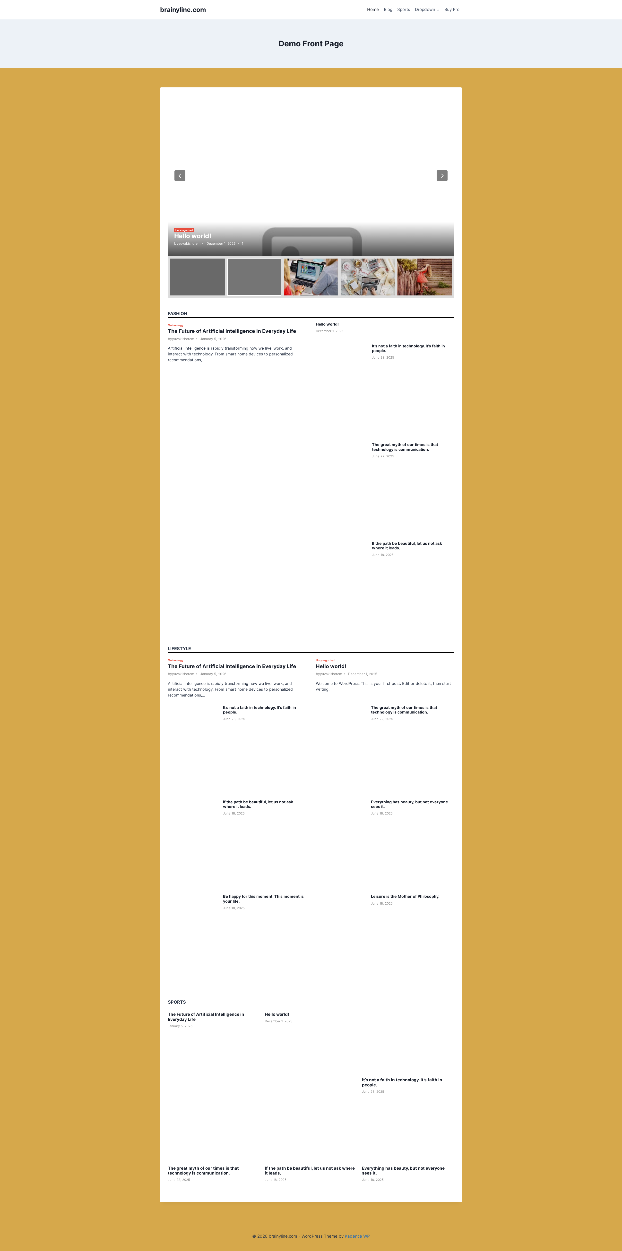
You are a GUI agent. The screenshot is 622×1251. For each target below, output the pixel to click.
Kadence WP (357, 1236)
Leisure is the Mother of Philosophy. (405, 896)
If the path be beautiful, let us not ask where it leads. (407, 545)
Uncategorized (184, 230)
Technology (175, 325)
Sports (403, 9)
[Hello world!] (311, 175)
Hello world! (192, 236)
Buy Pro (451, 9)
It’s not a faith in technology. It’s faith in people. (408, 348)
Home (373, 9)
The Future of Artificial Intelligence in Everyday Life (232, 331)
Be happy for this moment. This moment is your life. (263, 898)
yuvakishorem (189, 243)
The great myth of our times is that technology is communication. (405, 447)
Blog (388, 9)
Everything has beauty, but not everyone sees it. (409, 804)
